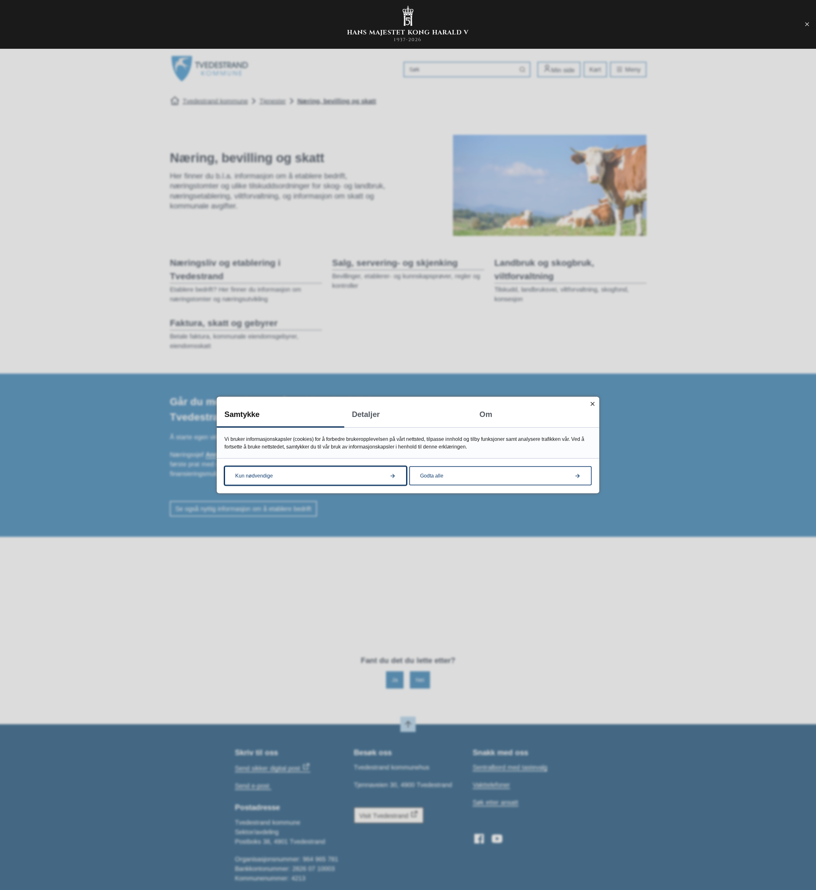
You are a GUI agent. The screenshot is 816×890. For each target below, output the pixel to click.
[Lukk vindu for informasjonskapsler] (592, 404)
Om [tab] (485, 414)
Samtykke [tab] (241, 414)
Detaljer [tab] (366, 414)
